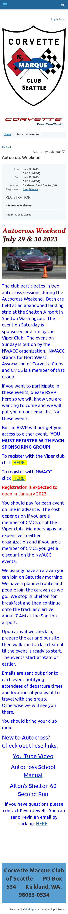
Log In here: (58, 19)
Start (16, 169)
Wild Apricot (31, 909)
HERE (19, 462)
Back (9, 147)
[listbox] (49, 151)
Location (14, 185)
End (17, 177)
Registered (12, 189)
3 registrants (30, 189)
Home (7, 134)
